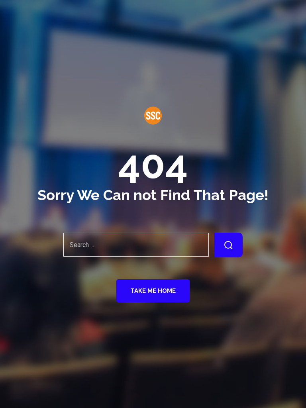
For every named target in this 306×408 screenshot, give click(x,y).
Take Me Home (153, 290)
